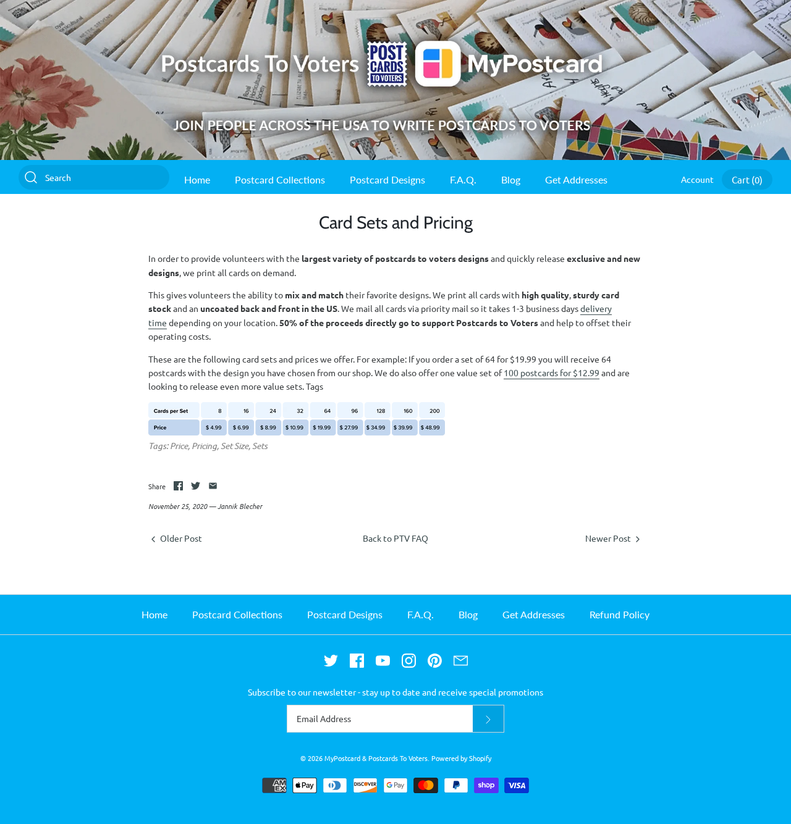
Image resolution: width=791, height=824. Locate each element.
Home (197, 179)
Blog (510, 179)
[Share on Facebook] (178, 485)
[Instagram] (409, 661)
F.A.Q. (463, 179)
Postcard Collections (280, 179)
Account (697, 179)
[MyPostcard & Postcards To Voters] (395, 6)
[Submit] (488, 718)
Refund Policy (619, 614)
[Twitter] (331, 661)
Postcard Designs (387, 179)
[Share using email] (213, 485)
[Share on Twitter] (195, 485)
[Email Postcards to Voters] (461, 661)
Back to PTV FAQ (395, 538)
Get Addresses (576, 179)
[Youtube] (383, 661)
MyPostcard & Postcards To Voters (376, 758)
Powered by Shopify (461, 758)
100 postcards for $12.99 (551, 372)
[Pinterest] (435, 661)
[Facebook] (357, 661)
